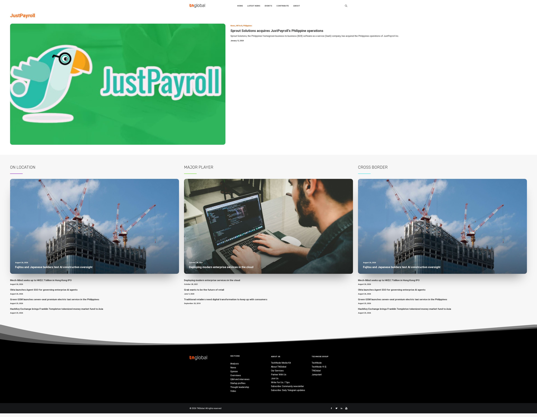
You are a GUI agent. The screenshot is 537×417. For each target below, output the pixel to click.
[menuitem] (240, 5)
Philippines (247, 26)
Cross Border (373, 167)
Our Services (277, 370)
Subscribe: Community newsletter (287, 386)
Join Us (274, 378)
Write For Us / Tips (280, 382)
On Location (22, 167)
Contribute (282, 6)
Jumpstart (317, 374)
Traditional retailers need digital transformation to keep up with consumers (225, 299)
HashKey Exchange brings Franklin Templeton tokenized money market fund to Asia (56, 309)
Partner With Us (278, 374)
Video (233, 391)
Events (268, 6)
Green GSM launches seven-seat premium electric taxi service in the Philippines (54, 299)
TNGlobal (316, 370)
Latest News (253, 6)
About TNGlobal (278, 366)
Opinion (234, 371)
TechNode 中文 (319, 366)
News (232, 26)
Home (240, 6)
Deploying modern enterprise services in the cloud (212, 280)
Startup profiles (237, 383)
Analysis (234, 363)
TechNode (317, 362)
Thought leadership (239, 387)
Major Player (198, 167)
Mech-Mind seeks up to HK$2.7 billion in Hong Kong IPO (41, 280)
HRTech (239, 26)
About (296, 6)
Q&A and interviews (239, 379)
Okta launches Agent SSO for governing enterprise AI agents (43, 289)
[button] (346, 5)
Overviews (235, 375)
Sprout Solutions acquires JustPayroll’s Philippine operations (276, 31)
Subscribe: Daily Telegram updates (288, 390)
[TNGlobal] (197, 6)
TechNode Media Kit (281, 362)
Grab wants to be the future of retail (204, 289)
